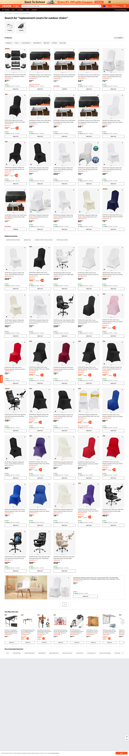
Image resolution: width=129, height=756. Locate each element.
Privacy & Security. (55, 753)
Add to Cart (15, 89)
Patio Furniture (16, 13)
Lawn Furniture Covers (25, 13)
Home (6, 13)
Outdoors (10, 13)
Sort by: (116, 37)
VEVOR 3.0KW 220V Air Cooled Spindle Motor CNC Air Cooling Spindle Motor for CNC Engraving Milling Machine (77, 632)
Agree (121, 753)
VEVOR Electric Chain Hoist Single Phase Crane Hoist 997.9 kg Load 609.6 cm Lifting (44, 631)
